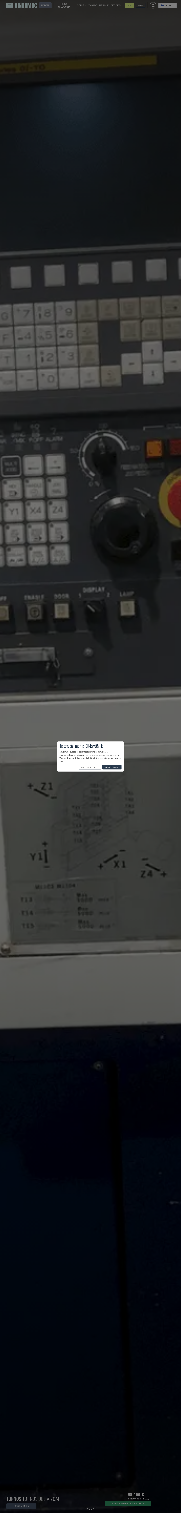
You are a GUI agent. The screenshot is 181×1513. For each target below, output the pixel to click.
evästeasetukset (90, 767)
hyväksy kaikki (112, 767)
